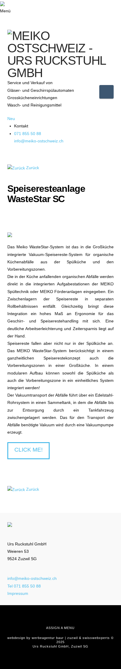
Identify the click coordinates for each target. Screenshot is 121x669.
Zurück (32, 167)
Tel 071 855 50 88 (24, 586)
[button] (106, 92)
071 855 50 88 (27, 133)
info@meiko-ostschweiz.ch (38, 141)
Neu (11, 118)
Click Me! (28, 450)
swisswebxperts (96, 638)
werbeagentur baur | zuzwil (55, 638)
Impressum (17, 593)
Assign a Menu (60, 628)
